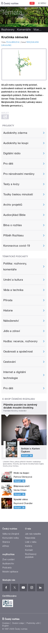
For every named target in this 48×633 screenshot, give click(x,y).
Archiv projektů (12, 204)
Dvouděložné (12, 42)
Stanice (6, 542)
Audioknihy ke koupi (15, 143)
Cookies (5, 623)
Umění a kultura (13, 279)
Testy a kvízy (11, 184)
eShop (5, 546)
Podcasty (7, 567)
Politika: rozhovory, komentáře (15, 266)
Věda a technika (13, 290)
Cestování (9, 361)
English (5, 626)
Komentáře (24, 29)
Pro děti (8, 163)
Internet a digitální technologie (14, 375)
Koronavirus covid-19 (16, 245)
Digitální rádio (11, 153)
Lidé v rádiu (31, 542)
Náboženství (11, 320)
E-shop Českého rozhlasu (18, 399)
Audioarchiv (8, 563)
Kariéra (28, 546)
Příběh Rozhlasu (13, 235)
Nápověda (30, 538)
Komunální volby (10, 538)
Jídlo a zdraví (11, 331)
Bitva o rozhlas (12, 225)
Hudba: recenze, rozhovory (20, 341)
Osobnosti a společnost (18, 351)
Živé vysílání (8, 559)
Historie (8, 310)
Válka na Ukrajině (10, 534)
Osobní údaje (18, 623)
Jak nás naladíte (33, 534)
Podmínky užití (33, 623)
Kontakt (29, 550)
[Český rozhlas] (9, 3)
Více (37, 29)
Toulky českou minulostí (18, 194)
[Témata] (24, 16)
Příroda (7, 300)
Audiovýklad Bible (14, 215)
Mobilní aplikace (10, 571)
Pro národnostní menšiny (18, 173)
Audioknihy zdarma (15, 132)
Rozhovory (7, 29)
